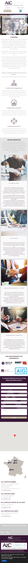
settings (10, 558)
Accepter (4, 560)
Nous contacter (7, 11)
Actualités (20, 9)
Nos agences (7, 9)
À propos (8, 7)
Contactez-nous (6, 490)
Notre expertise (20, 7)
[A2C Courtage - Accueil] (14, 3)
